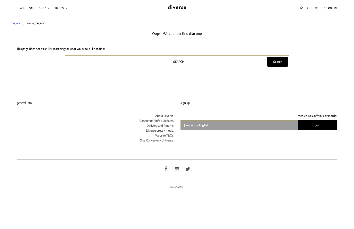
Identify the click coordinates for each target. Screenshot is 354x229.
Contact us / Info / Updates (157, 121)
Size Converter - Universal (157, 140)
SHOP (43, 8)
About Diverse (164, 116)
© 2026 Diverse (176, 187)
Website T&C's (164, 135)
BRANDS (59, 8)
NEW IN (21, 8)
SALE (32, 8)
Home (16, 23)
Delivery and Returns (160, 126)
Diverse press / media (160, 130)
